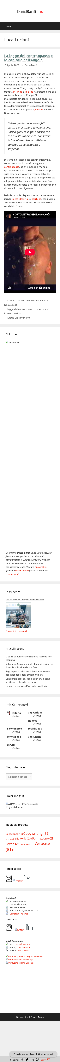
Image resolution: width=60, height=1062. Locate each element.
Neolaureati (10, 304)
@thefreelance (23, 987)
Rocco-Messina (12, 313)
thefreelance (24, 990)
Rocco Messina (20, 198)
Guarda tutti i (16, 631)
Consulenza (34, 736)
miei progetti (22, 570)
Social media (27, 887)
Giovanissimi (32, 300)
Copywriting (35, 712)
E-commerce (14, 728)
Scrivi (44, 1060)
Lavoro (44, 300)
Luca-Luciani (42, 309)
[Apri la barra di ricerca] (56, 26)
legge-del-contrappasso (20, 309)
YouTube (36, 198)
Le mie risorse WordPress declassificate (26, 686)
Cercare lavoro (15, 300)
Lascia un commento (19, 317)
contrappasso (11, 166)
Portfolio (16, 716)
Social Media (35, 728)
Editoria (16, 713)
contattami (12, 574)
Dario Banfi (23, 993)
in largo (29, 91)
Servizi (11, 744)
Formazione (14, 736)
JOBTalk (39, 109)
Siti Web (32, 720)
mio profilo (40, 567)
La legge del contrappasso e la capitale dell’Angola (28, 57)
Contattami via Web (18, 956)
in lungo (17, 91)
